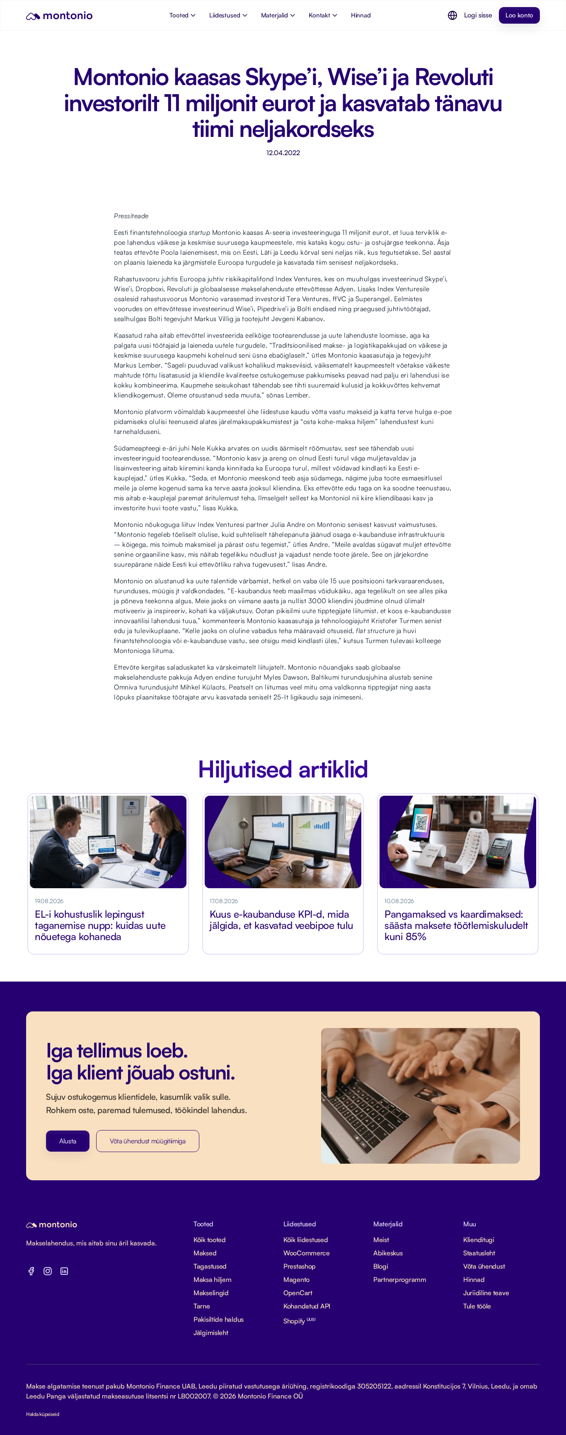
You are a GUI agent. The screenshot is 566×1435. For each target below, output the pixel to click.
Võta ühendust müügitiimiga (148, 1141)
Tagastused (210, 1266)
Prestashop (299, 1266)
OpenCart (297, 1293)
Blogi (380, 1266)
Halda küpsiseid (42, 1414)
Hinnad (473, 1279)
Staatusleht (479, 1253)
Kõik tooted (210, 1239)
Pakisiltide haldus (219, 1319)
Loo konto (519, 15)
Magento (296, 1279)
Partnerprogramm (399, 1279)
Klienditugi (478, 1239)
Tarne (202, 1306)
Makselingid (211, 1293)
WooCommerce (306, 1253)
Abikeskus (387, 1253)
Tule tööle (477, 1306)
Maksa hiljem (213, 1279)
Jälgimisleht (211, 1332)
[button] (452, 15)
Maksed (205, 1253)
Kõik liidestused (305, 1239)
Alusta (67, 1141)
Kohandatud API (306, 1306)
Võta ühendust (484, 1266)
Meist (381, 1239)
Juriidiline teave (486, 1293)
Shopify (299, 1321)
